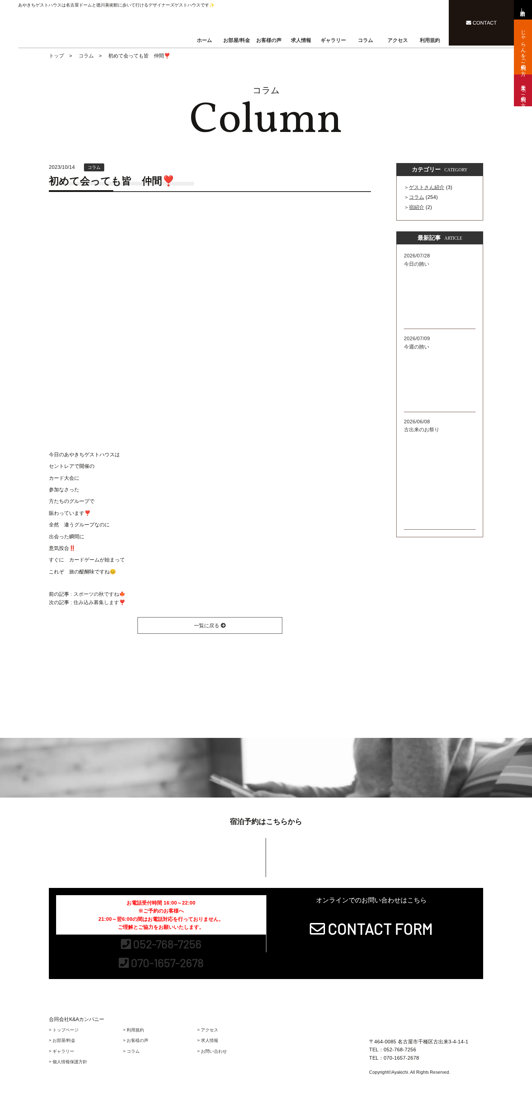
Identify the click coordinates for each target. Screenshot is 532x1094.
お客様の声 (269, 40)
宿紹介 (416, 207)
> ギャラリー (61, 1051)
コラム (365, 40)
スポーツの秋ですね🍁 (99, 594)
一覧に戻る (207, 625)
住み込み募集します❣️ (99, 602)
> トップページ (64, 1030)
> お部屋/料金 (62, 1040)
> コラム (131, 1051)
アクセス (398, 40)
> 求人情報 (207, 1040)
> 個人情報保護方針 (68, 1061)
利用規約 (430, 40)
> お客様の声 (135, 1040)
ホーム (204, 40)
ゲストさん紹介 (426, 187)
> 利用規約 (133, 1030)
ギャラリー (333, 40)
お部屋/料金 (236, 40)
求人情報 (301, 40)
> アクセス (207, 1030)
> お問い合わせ (212, 1051)
